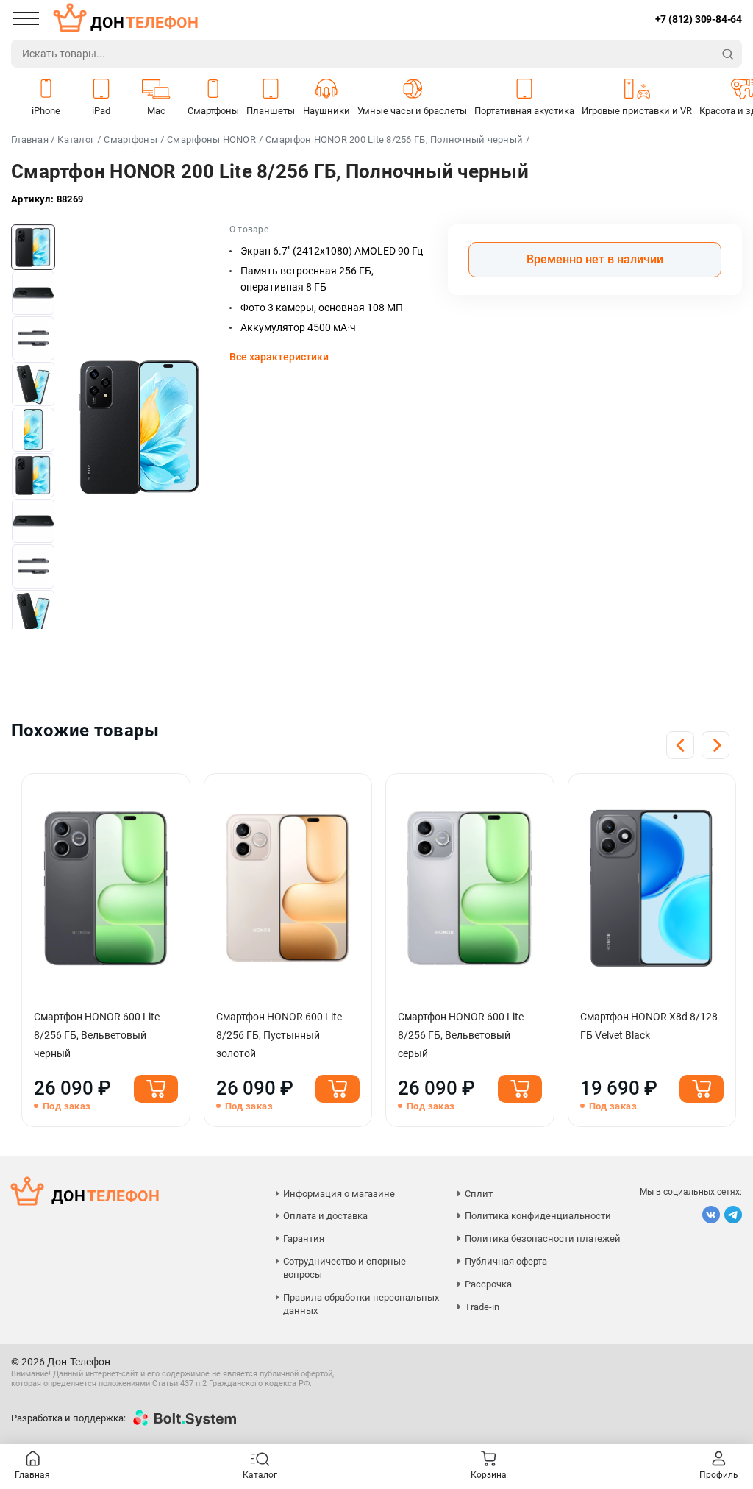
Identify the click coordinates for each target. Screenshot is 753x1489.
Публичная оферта (506, 1261)
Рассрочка (488, 1284)
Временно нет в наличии (595, 259)
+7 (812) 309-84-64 (698, 19)
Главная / (32, 139)
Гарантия (303, 1238)
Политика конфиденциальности (538, 1215)
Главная (32, 1475)
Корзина (489, 1475)
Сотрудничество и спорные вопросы (344, 1268)
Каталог (75, 139)
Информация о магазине (339, 1193)
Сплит (479, 1193)
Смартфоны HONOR (211, 139)
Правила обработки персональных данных (361, 1304)
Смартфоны (130, 139)
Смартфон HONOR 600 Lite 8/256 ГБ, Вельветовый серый (461, 1035)
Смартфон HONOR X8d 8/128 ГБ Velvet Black (649, 1026)
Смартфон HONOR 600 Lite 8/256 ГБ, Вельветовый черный (97, 1035)
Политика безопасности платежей (543, 1238)
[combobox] (363, 54)
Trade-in (482, 1306)
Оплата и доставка (325, 1215)
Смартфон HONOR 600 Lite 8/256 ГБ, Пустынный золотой (279, 1035)
